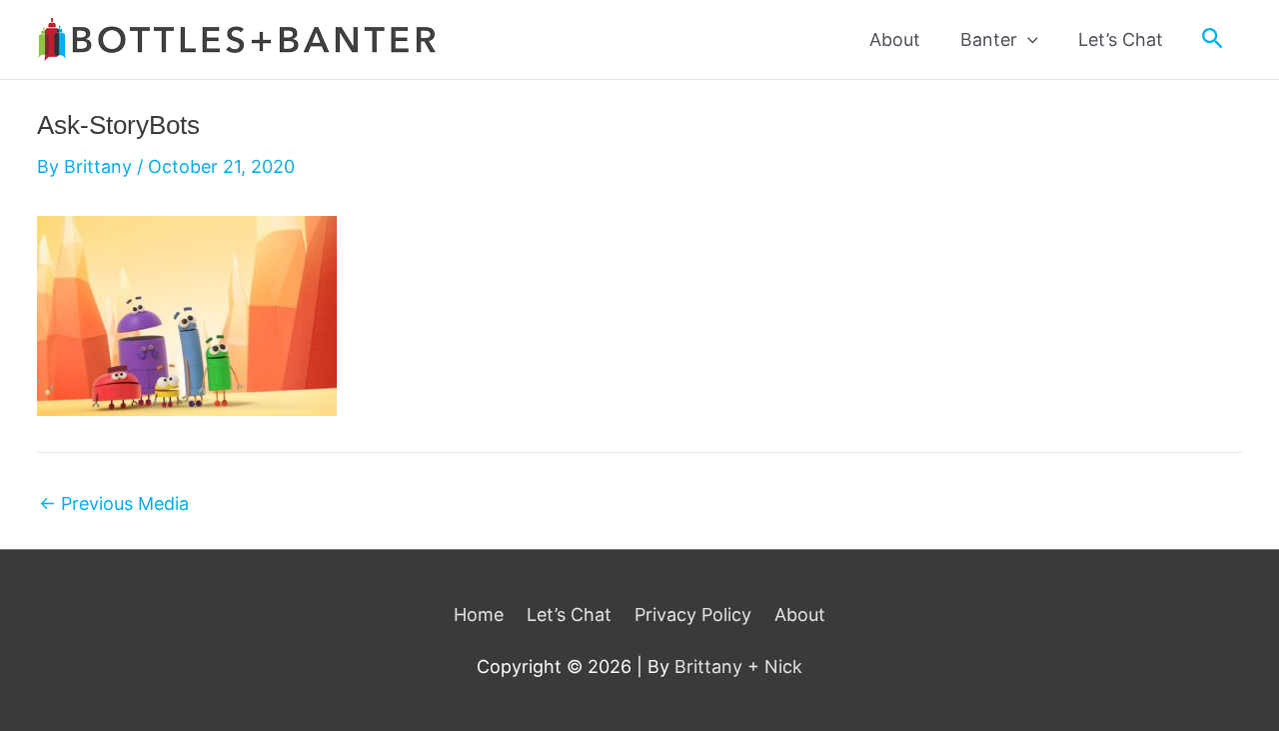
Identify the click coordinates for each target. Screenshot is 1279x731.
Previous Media (114, 504)
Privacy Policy (693, 614)
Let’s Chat (569, 614)
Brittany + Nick (738, 666)
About (799, 614)
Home (479, 614)
